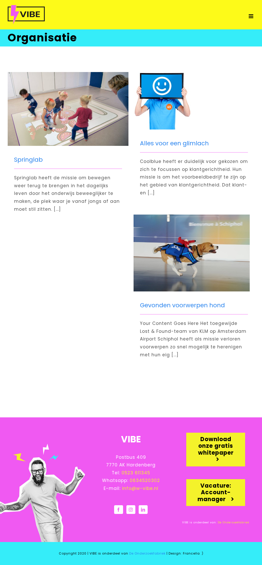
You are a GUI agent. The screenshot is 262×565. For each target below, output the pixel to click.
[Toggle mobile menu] (251, 16)
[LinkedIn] (143, 509)
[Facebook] (118, 509)
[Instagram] (130, 509)
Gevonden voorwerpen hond (182, 305)
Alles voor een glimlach (174, 143)
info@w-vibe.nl (140, 488)
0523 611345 (136, 473)
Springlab (28, 160)
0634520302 (145, 480)
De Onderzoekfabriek (233, 522)
